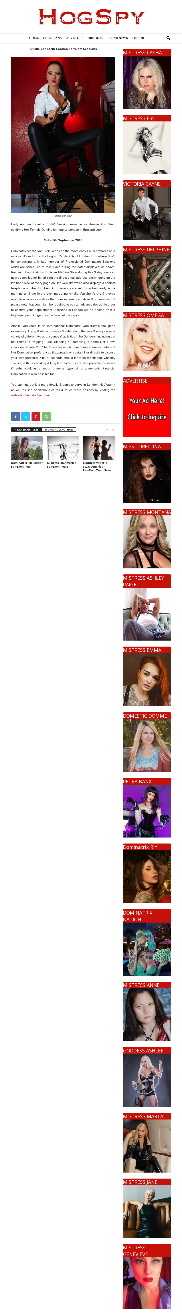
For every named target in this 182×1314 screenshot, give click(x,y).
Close (155, 660)
